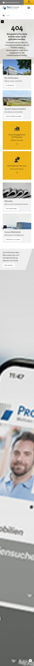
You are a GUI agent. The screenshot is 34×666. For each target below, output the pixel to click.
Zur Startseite (10, 85)
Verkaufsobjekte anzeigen (14, 116)
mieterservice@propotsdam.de (12, 2)
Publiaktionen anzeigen (13, 239)
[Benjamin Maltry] (2, 42)
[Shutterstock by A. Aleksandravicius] (5, 193)
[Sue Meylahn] (5, 226)
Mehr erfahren (8, 265)
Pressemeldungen (11, 208)
